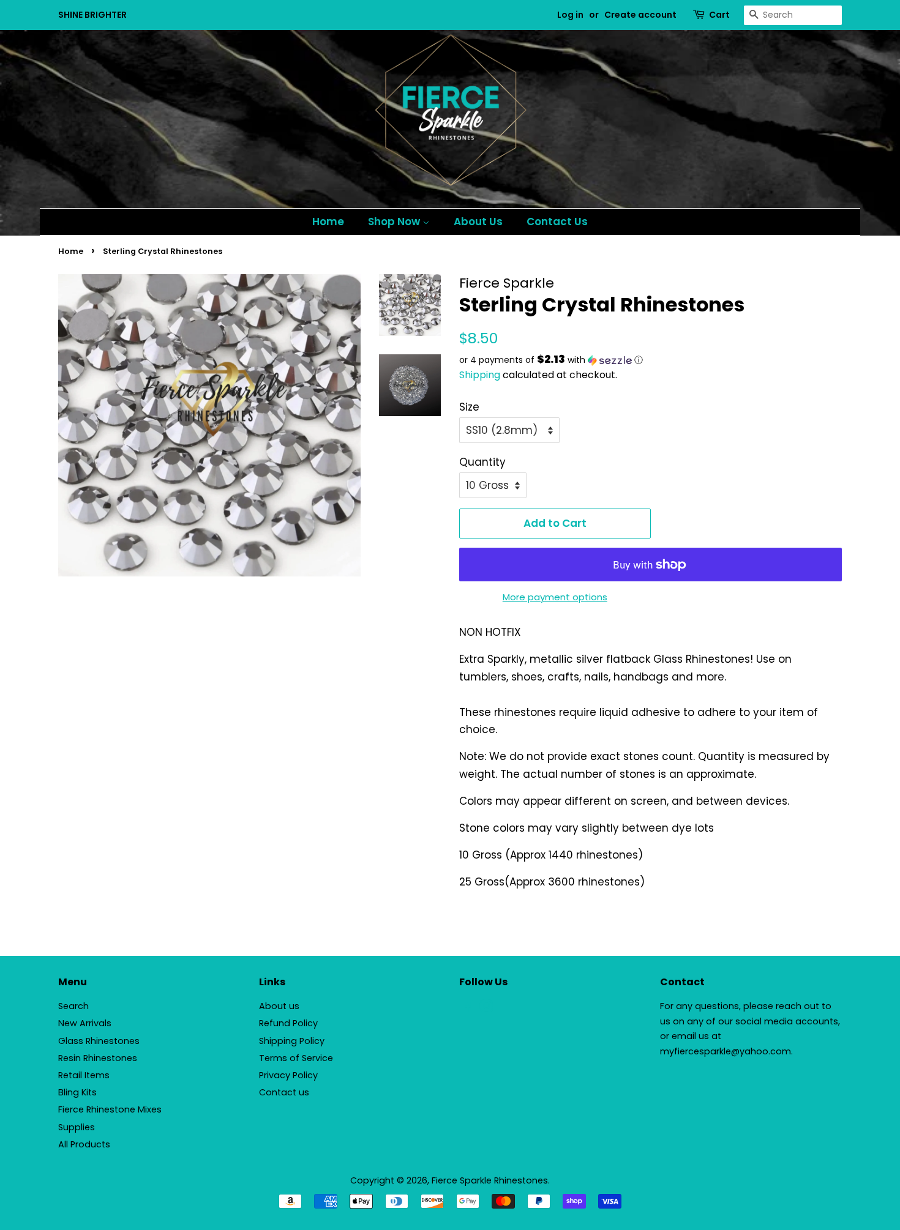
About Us (478, 221)
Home (328, 221)
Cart (719, 15)
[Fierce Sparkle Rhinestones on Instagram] (486, 1008)
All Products (84, 1144)
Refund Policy (288, 1023)
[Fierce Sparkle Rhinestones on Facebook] (466, 1008)
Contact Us (557, 221)
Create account (640, 15)
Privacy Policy (288, 1075)
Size (469, 407)
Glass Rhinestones (99, 1041)
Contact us (284, 1092)
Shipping (479, 375)
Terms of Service (296, 1058)
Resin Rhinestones (97, 1058)
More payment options (555, 597)
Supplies (76, 1127)
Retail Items (84, 1075)
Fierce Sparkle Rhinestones (490, 1180)
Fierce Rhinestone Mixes (110, 1109)
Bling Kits (77, 1092)
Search (73, 1006)
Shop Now (395, 221)
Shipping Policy (291, 1041)
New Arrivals (84, 1023)
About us (279, 1006)
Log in (570, 15)
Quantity (482, 462)
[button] (650, 360)
